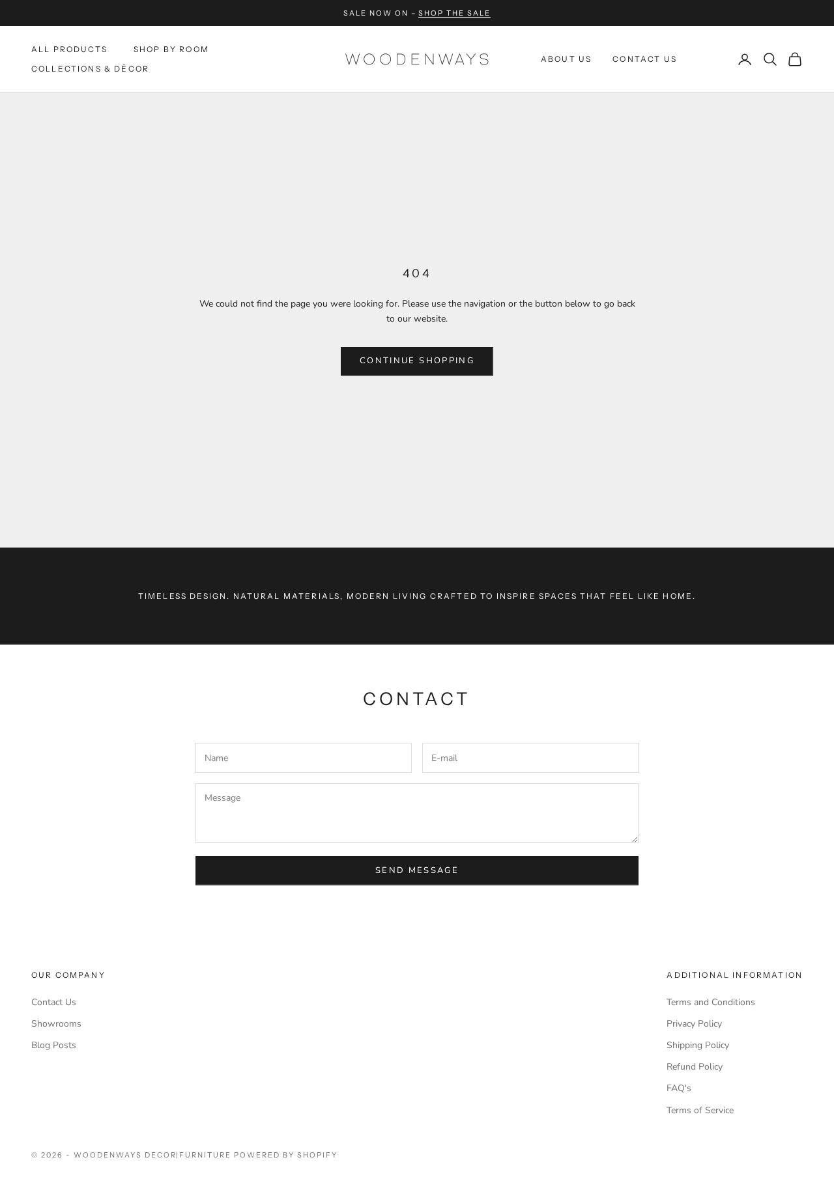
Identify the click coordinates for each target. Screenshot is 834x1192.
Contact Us (644, 59)
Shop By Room (171, 49)
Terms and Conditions (711, 1002)
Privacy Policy (694, 1024)
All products (69, 49)
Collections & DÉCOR (90, 69)
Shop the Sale (454, 13)
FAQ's (679, 1088)
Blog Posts (53, 1045)
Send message (417, 870)
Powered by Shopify (286, 1154)
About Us (566, 59)
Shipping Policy (698, 1045)
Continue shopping (417, 361)
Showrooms (56, 1024)
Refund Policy (695, 1066)
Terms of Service (700, 1110)
